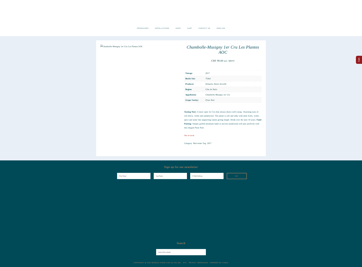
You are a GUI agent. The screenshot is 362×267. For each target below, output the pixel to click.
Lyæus (225, 262)
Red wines (197, 143)
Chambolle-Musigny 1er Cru (217, 95)
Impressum (202, 262)
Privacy (193, 262)
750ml (208, 79)
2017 (207, 73)
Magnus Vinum (181, 12)
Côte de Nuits (211, 89)
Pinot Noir (210, 100)
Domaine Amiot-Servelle (216, 84)
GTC (185, 262)
